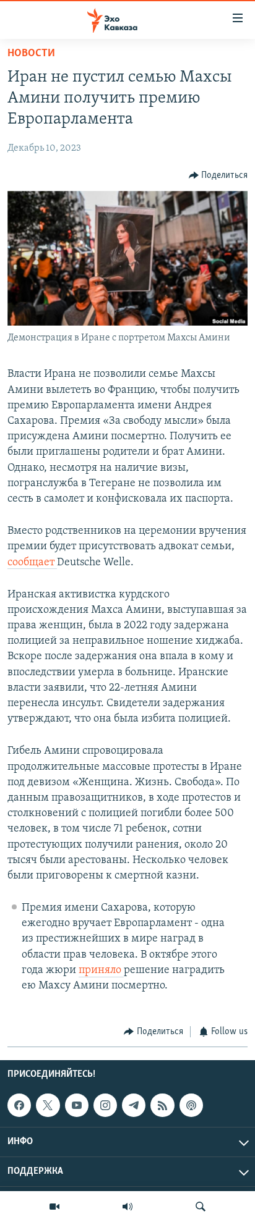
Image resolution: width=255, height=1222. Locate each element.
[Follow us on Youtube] (77, 1105)
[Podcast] (191, 1105)
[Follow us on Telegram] (133, 1105)
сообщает (32, 562)
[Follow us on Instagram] (105, 1105)
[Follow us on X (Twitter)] (47, 1105)
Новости (31, 53)
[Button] (218, 175)
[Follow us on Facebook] (19, 1105)
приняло (101, 970)
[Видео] (54, 1206)
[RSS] (162, 1105)
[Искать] (200, 1206)
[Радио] (127, 1206)
